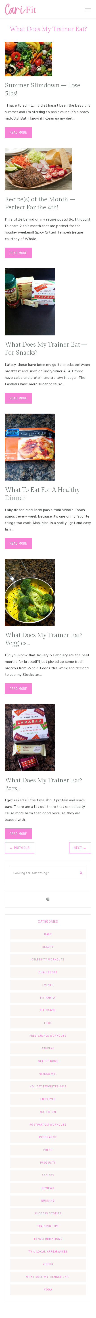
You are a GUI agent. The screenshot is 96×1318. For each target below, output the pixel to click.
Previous (20, 848)
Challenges (48, 972)
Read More (18, 132)
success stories (48, 1213)
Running (48, 1200)
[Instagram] (48, 899)
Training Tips (48, 1226)
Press (48, 1150)
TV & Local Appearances (48, 1251)
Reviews (48, 1188)
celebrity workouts (48, 959)
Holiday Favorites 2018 (48, 1086)
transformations (48, 1238)
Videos (48, 1264)
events (48, 985)
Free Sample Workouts (48, 1035)
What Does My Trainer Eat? (48, 1276)
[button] (88, 8)
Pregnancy (48, 1137)
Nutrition (48, 1112)
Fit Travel (48, 1010)
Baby (48, 934)
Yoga (48, 1289)
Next (80, 848)
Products (48, 1162)
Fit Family (48, 997)
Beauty (48, 946)
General (48, 1048)
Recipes (48, 1175)
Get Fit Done (48, 1061)
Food (48, 1023)
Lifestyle (48, 1099)
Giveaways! (48, 1073)
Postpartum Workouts (48, 1124)
